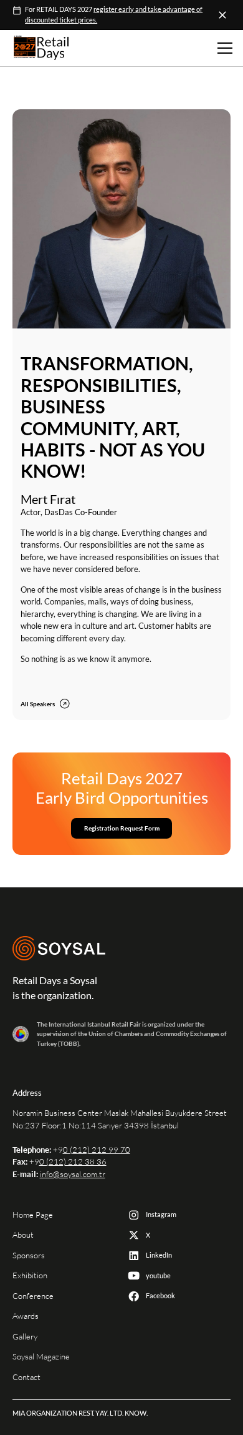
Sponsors (28, 1255)
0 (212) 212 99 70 (96, 1150)
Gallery (24, 1336)
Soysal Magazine (41, 1356)
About (23, 1235)
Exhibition (29, 1275)
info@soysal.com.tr (72, 1174)
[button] (223, 48)
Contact (26, 1377)
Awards (25, 1316)
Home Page (32, 1215)
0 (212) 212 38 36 (73, 1161)
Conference (33, 1296)
